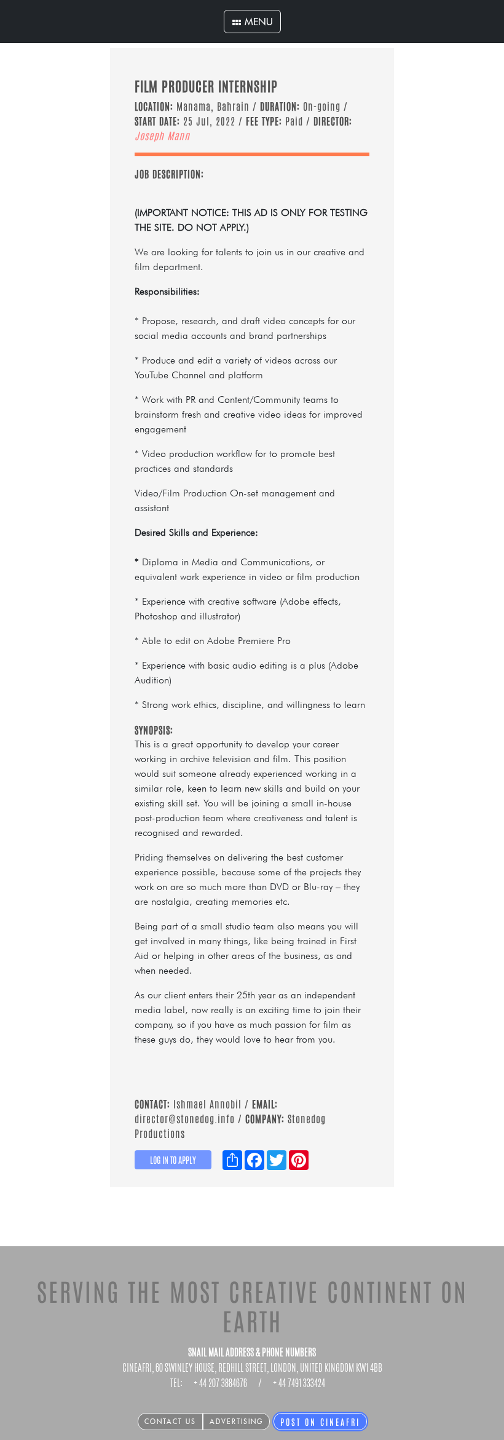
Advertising (236, 1421)
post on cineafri (320, 1421)
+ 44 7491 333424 (299, 1383)
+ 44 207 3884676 (220, 1383)
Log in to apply (173, 1159)
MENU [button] (257, 21)
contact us (170, 1421)
